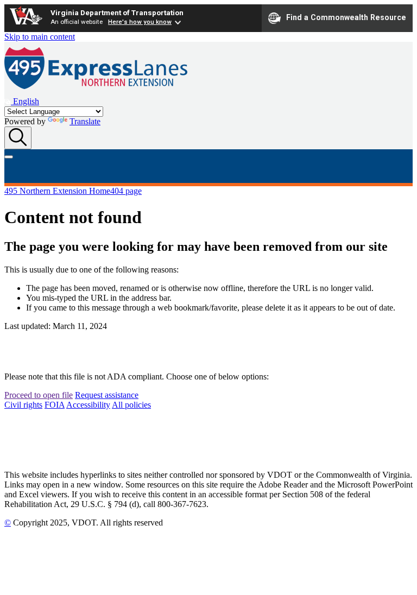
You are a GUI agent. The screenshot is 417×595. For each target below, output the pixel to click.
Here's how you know (140, 22)
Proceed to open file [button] (38, 395)
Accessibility (88, 404)
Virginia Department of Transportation (117, 12)
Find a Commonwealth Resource (346, 17)
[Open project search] (17, 137)
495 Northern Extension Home (57, 190)
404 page (126, 190)
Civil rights (23, 404)
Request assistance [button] (106, 395)
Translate (85, 121)
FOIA (55, 404)
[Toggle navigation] (8, 157)
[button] (21, 101)
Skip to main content (39, 36)
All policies (131, 404)
